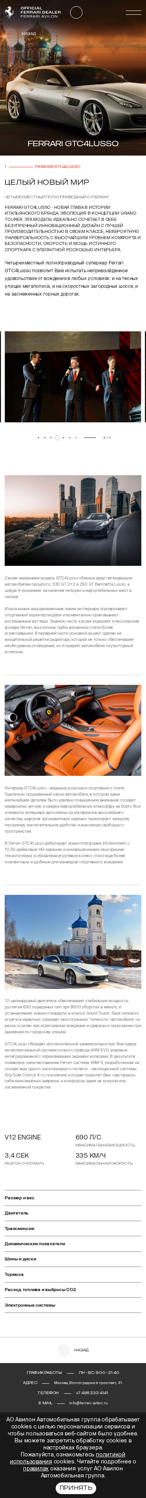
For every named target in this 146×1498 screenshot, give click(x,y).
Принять (76, 1488)
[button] (16, 439)
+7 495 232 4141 (92, 1393)
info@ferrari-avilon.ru (88, 1403)
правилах (36, 1468)
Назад (28, 34)
